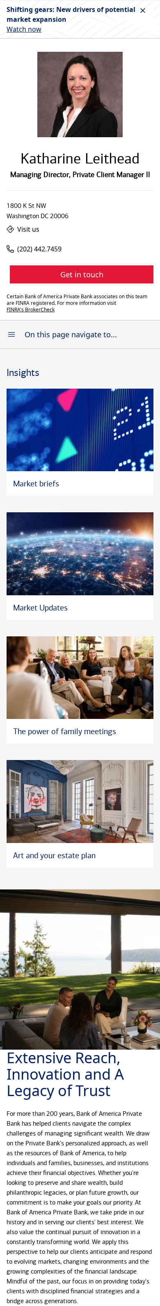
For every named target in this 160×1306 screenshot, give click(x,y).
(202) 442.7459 (39, 248)
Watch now (24, 29)
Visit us (28, 229)
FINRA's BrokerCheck (31, 309)
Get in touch (81, 274)
